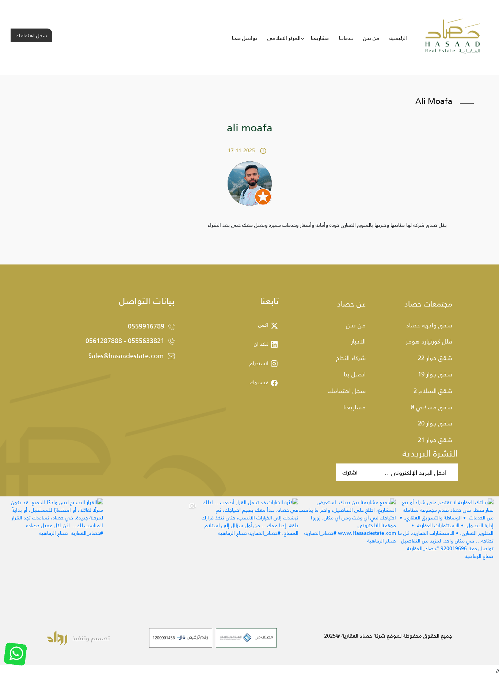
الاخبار (358, 341)
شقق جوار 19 (435, 374)
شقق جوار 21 (435, 439)
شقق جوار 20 (435, 423)
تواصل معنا (244, 38)
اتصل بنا (355, 374)
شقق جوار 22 (435, 357)
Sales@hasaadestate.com (126, 355)
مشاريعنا (320, 38)
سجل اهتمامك (31, 35)
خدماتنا (346, 38)
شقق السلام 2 (433, 390)
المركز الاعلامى (284, 38)
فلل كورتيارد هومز (429, 341)
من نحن (371, 38)
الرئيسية (398, 38)
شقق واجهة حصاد (429, 325)
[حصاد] (453, 37)
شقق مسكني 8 (431, 407)
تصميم (99, 637)
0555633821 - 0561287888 (124, 340)
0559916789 (146, 326)
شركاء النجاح (351, 357)
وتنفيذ (80, 637)
